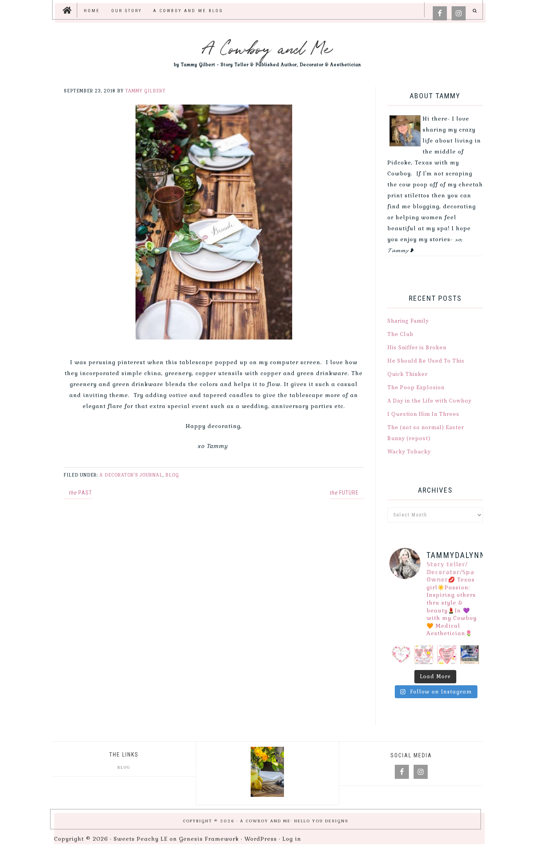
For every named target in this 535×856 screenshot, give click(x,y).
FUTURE (344, 492)
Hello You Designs (321, 820)
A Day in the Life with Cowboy (429, 401)
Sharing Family (408, 321)
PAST (80, 492)
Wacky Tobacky (409, 451)
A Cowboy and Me (267, 47)
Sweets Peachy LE (141, 838)
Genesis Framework (209, 838)
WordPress (260, 838)
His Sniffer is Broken (416, 347)
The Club (400, 334)
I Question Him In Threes (423, 414)
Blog (172, 475)
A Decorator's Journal (131, 475)
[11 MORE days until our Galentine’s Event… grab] (424, 655)
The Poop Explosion (416, 387)
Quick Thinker (407, 374)
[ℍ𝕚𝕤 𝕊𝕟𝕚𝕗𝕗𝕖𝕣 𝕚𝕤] (469, 655)
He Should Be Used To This (426, 361)
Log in (291, 838)
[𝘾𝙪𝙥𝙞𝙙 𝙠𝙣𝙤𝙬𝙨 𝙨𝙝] (400, 655)
